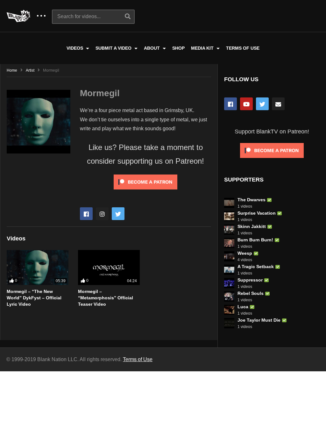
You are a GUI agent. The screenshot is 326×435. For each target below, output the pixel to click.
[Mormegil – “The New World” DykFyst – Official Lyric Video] (37, 267)
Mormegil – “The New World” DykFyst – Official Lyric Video (34, 298)
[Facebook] (86, 213)
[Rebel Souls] (229, 296)
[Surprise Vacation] (229, 216)
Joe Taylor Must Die (258, 320)
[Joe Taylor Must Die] (229, 323)
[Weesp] (229, 256)
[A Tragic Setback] (229, 270)
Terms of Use (137, 359)
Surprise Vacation (256, 213)
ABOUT (152, 48)
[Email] (278, 103)
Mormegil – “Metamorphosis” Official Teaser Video (105, 298)
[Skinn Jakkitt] (229, 230)
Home (12, 70)
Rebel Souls (250, 293)
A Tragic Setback (255, 266)
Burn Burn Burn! (255, 239)
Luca (242, 306)
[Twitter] (118, 213)
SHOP (178, 48)
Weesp (244, 253)
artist (30, 70)
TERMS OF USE (242, 48)
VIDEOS (75, 48)
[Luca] (229, 310)
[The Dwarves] (229, 203)
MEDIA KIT (203, 48)
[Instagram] (102, 213)
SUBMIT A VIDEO (114, 48)
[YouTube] (246, 103)
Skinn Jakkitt (251, 226)
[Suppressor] (229, 283)
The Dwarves (251, 199)
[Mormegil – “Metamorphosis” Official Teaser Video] (109, 267)
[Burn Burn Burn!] (229, 243)
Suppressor (250, 279)
